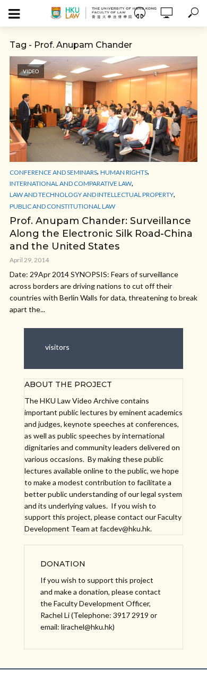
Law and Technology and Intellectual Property (92, 195)
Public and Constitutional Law (62, 206)
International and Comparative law (71, 183)
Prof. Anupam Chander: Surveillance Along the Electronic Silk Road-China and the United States (101, 233)
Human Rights (124, 172)
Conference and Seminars (53, 172)
